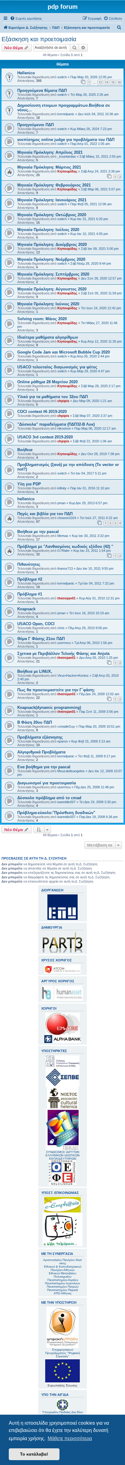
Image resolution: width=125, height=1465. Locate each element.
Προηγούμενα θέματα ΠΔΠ (42, 90)
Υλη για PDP (29, 484)
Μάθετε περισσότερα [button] (70, 1438)
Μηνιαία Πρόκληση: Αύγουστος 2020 (51, 289)
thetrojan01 (66, 598)
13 (100, 82)
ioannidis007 (66, 802)
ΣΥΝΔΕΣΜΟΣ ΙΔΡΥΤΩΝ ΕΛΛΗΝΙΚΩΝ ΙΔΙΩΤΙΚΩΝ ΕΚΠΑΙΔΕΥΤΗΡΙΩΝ (62, 1155)
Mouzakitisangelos (71, 771)
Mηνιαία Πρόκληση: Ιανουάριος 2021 (51, 200)
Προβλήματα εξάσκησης (40, 737)
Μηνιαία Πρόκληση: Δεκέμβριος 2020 (52, 244)
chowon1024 (66, 518)
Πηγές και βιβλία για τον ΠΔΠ (45, 513)
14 (106, 82)
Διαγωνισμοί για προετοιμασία (46, 783)
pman (61, 503)
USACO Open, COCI (36, 624)
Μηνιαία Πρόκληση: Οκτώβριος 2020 (51, 215)
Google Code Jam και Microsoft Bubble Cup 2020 (63, 352)
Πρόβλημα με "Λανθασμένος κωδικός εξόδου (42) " (65, 546)
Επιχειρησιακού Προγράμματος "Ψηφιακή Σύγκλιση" (62, 1353)
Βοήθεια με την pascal (38, 531)
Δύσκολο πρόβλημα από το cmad (49, 798)
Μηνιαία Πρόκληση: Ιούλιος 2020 (48, 229)
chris (61, 628)
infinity (61, 488)
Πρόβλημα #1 (29, 594)
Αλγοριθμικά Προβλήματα (41, 752)
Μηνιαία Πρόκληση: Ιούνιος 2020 (48, 304)
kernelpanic (65, 114)
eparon (62, 741)
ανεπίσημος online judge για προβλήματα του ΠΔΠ (65, 139)
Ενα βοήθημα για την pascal (43, 767)
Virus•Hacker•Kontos (73, 675)
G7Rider (63, 550)
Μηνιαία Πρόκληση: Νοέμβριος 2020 (51, 259)
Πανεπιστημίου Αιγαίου (62, 1280)
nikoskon (64, 428)
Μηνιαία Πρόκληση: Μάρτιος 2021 (49, 167)
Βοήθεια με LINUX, (34, 671)
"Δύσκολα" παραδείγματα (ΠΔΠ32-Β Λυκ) (56, 424)
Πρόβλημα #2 (29, 579)
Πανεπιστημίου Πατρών (63, 1286)
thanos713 (65, 568)
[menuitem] (26, 18)
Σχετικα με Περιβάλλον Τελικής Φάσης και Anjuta (63, 653)
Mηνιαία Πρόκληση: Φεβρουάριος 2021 (54, 185)
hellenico (26, 499)
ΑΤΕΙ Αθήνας (63, 1293)
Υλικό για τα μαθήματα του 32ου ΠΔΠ (52, 396)
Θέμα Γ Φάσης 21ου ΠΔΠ (41, 638)
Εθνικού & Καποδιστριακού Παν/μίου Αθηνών (62, 1268)
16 (119, 82)
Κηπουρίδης (67, 171)
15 (112, 82)
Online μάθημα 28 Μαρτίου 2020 (47, 382)
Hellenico (26, 73)
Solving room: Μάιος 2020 (42, 319)
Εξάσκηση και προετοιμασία (39, 39)
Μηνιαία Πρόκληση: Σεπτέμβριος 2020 (53, 274)
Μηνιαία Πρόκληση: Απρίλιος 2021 (50, 152)
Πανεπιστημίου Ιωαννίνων (62, 1283)
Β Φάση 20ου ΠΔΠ (34, 722)
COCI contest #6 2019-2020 (42, 411)
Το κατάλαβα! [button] (34, 1454)
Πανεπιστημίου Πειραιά (62, 1290)
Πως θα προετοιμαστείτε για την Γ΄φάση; (56, 690)
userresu (64, 643)
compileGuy (66, 726)
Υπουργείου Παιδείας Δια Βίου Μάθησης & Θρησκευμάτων (62, 1413)
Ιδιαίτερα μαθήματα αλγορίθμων (47, 337)
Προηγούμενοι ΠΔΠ (35, 124)
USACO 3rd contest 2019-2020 (45, 437)
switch (62, 77)
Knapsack (26, 609)
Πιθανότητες (28, 564)
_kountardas (66, 156)
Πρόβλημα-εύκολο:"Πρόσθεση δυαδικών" (56, 812)
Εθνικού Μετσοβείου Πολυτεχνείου (62, 1275)
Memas (62, 536)
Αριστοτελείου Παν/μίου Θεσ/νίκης (62, 1261)
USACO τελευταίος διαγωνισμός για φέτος (57, 367)
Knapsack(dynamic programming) (49, 707)
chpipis (63, 401)
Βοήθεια (24, 450)
